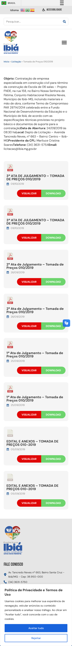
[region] (36, 615)
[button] (64, 42)
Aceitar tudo (36, 628)
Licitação (16, 61)
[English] (22, 10)
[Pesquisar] (64, 21)
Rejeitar (36, 638)
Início (6, 61)
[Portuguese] (27, 10)
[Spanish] (32, 10)
